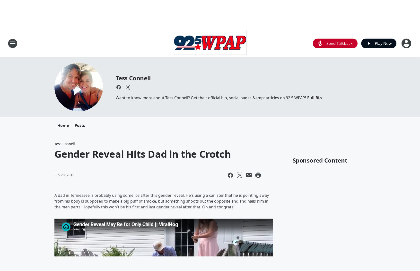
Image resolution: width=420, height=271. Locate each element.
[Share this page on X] (239, 175)
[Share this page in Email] (248, 175)
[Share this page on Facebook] (230, 175)
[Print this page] (258, 175)
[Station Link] (210, 43)
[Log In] (407, 43)
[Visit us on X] (128, 87)
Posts (80, 125)
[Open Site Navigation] (13, 43)
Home (63, 125)
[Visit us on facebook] (119, 87)
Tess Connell (133, 78)
